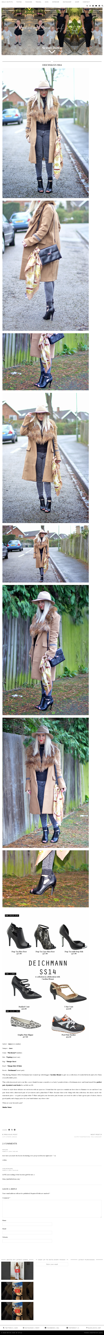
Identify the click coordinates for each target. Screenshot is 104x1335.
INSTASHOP (67, 2)
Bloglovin (94, 1328)
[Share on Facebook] (9, 1130)
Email (4, 1229)
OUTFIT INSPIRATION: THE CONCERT (88, 1136)
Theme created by (93, 1332)
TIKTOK (19, 2)
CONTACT (86, 2)
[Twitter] (87, 6)
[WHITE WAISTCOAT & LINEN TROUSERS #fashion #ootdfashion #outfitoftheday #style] (17, 1271)
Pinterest (73, 1328)
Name (4, 1220)
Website (5, 1237)
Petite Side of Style (14, 1332)
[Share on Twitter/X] (12, 1130)
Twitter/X (11, 1328)
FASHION (28, 2)
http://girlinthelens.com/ (11, 1179)
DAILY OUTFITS (7, 2)
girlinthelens (7, 1168)
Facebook (52, 1328)
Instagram (31, 1328)
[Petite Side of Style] (52, 29)
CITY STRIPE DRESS (9, 1136)
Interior (55, 2)
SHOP (77, 2)
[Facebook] (99, 6)
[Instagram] (90, 6)
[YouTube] (96, 6)
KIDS (47, 2)
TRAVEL (38, 2)
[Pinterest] (93, 6)
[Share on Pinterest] (14, 1130)
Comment (6, 1198)
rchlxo (5, 1149)
